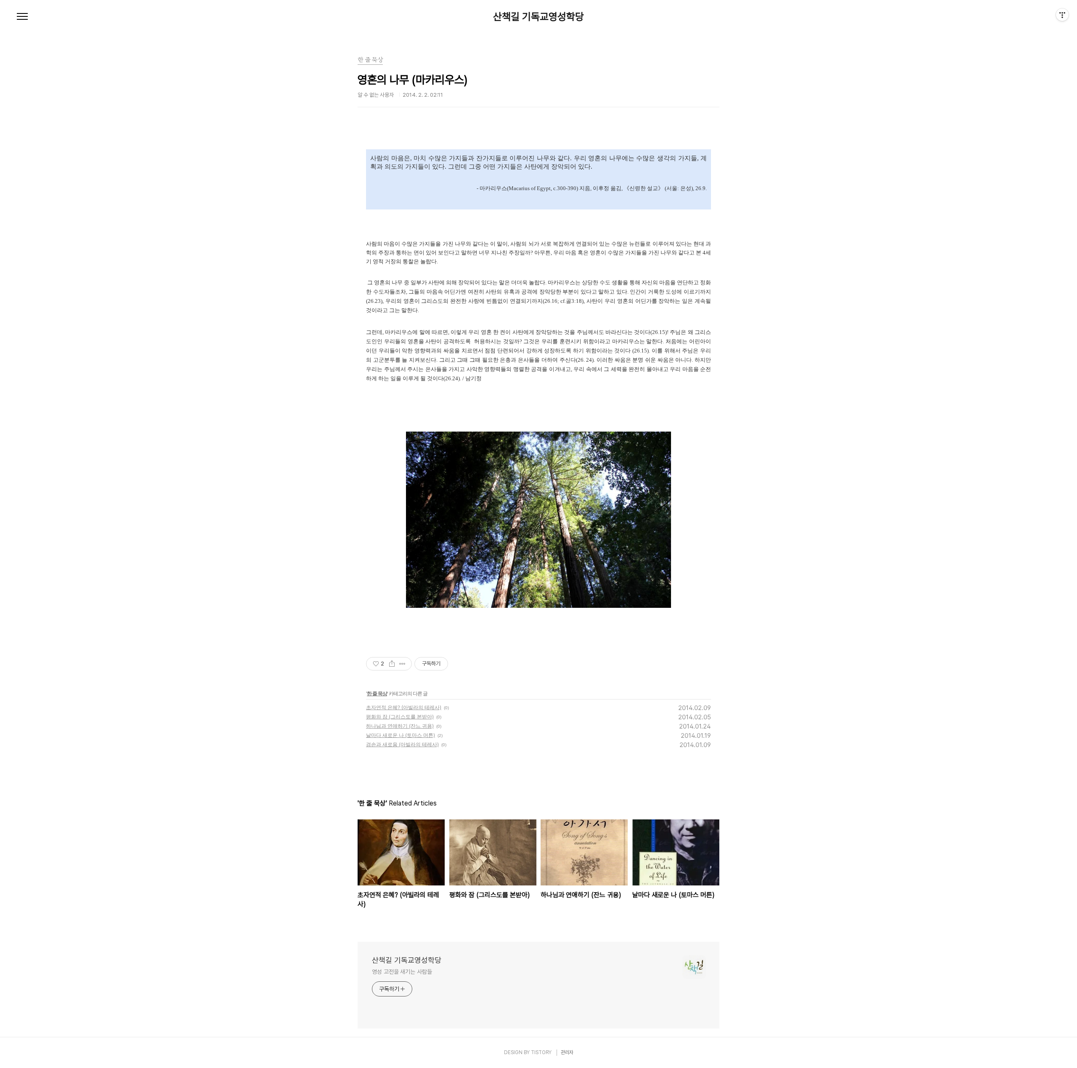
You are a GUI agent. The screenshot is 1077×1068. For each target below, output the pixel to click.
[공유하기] (392, 663)
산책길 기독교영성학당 (538, 17)
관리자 (567, 1052)
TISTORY (541, 1052)
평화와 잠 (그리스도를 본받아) (400, 716)
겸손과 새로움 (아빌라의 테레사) (402, 744)
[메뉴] (22, 16)
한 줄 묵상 (377, 693)
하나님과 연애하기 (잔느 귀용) (400, 726)
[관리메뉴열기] (1062, 14)
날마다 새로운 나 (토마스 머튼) (400, 735)
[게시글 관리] (402, 663)
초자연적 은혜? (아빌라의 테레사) (403, 707)
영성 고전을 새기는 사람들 (402, 971)
